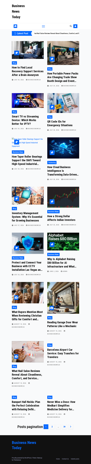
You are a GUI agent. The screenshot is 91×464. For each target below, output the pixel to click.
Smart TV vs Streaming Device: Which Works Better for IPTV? (25, 120)
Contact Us (65, 459)
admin (65, 271)
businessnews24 (34, 80)
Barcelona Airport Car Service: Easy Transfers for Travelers (63, 353)
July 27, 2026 (19, 225)
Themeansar (17, 460)
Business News (18, 152)
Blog (14, 63)
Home (58, 459)
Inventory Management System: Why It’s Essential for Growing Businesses (27, 217)
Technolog (52, 162)
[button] (71, 26)
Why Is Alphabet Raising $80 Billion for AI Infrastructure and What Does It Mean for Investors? (61, 266)
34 (64, 426)
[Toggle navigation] (43, 26)
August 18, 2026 (20, 324)
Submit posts (75, 459)
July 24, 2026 (19, 274)
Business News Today (18, 11)
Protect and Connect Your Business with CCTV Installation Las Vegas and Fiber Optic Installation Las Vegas (27, 270)
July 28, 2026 (55, 130)
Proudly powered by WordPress (22, 458)
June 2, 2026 (54, 271)
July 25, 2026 (55, 225)
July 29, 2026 (19, 80)
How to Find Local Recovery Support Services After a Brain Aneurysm (28, 71)
